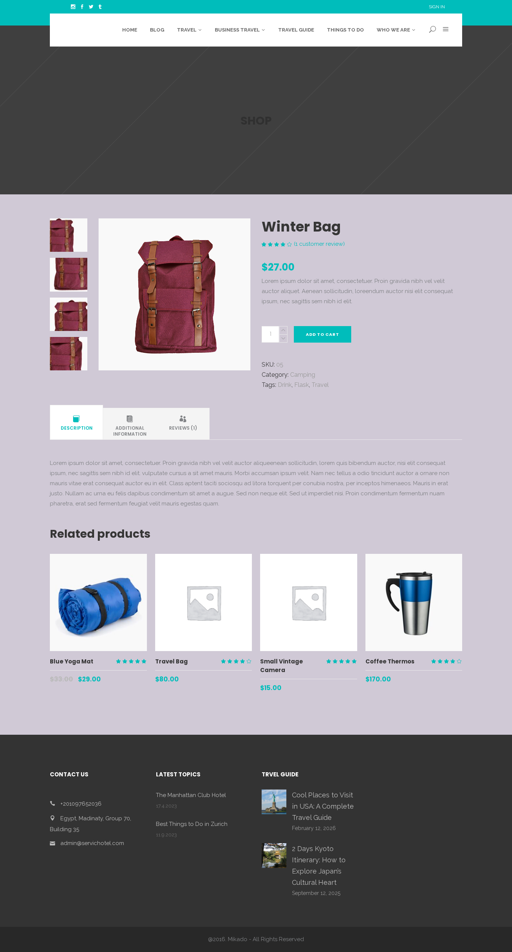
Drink (285, 384)
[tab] (76, 423)
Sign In (437, 6)
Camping (302, 374)
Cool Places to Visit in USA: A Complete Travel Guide (323, 806)
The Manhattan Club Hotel (191, 795)
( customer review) (319, 244)
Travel (320, 384)
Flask (301, 384)
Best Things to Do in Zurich (192, 824)
